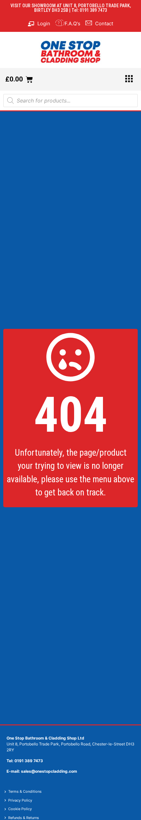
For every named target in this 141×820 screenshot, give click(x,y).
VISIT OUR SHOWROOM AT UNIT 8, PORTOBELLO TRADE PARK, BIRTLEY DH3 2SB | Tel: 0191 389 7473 (70, 8)
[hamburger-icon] (128, 79)
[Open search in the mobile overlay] (70, 100)
